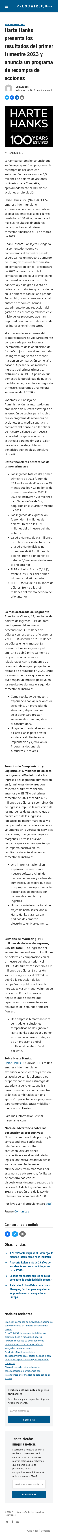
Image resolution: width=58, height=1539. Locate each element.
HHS (38, 1063)
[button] (6, 6)
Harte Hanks (13, 1063)
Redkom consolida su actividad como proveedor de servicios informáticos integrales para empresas (24, 1344)
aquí (49, 1203)
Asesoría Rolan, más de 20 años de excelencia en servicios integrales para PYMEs (30, 1266)
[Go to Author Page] (8, 88)
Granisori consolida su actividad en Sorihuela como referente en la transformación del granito (29, 1325)
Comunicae (22, 86)
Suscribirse (29, 1419)
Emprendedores (15, 24)
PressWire (29, 6)
